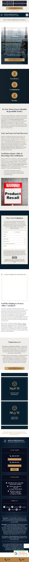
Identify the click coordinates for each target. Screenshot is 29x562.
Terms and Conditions (12, 255)
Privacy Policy (21, 534)
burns (22, 47)
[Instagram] (4, 507)
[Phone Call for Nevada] (21, 559)
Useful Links (20, 548)
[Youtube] (20, 507)
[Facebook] (12, 507)
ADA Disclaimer (14, 547)
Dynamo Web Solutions (18, 549)
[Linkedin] (9, 509)
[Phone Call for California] (7, 559)
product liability (8, 160)
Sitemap (14, 548)
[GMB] (17, 509)
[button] (27, 15)
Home (4, 19)
